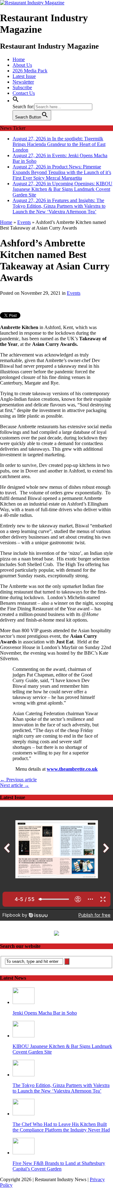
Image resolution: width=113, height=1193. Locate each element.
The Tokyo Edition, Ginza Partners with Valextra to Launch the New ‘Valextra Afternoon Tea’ (61, 1088)
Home (19, 59)
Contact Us (24, 93)
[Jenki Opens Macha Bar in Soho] (24, 1002)
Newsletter (23, 82)
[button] (16, 100)
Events (73, 293)
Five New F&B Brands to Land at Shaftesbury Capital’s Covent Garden (59, 1166)
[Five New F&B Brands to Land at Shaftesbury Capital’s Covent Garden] (24, 1152)
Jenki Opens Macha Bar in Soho (45, 1013)
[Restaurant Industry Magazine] (32, 2)
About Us (22, 65)
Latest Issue (24, 76)
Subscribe (22, 87)
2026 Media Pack (30, 70)
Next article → (14, 785)
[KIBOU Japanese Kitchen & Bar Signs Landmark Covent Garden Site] (24, 1035)
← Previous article (18, 779)
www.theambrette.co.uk (72, 769)
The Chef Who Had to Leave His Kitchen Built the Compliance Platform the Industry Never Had (61, 1127)
